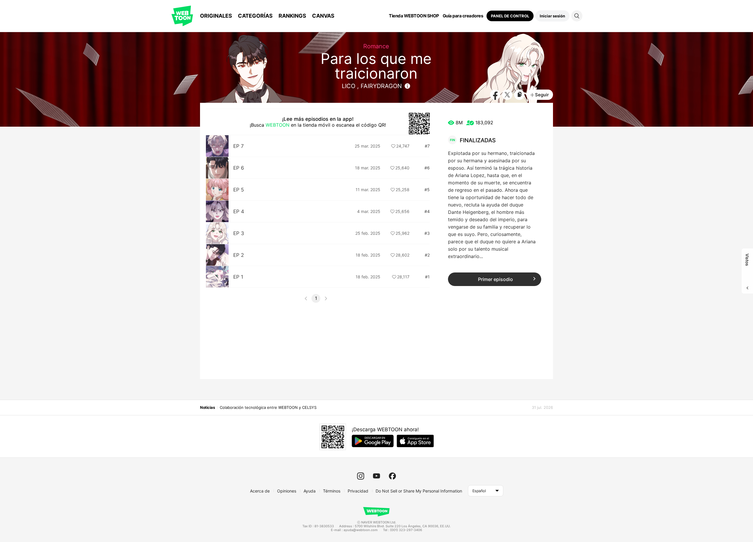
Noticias (207, 407)
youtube (376, 476)
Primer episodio (495, 279)
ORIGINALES (216, 16)
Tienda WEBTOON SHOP (414, 16)
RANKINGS (292, 16)
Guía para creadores (463, 16)
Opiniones (286, 490)
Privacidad (358, 490)
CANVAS (323, 16)
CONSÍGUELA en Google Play (373, 441)
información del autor (407, 86)
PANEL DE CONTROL (510, 16)
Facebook (495, 95)
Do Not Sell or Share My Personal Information (419, 490)
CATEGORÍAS (255, 16)
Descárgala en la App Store (415, 441)
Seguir (542, 95)
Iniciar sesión (552, 16)
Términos (331, 490)
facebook (392, 476)
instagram (360, 476)
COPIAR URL (519, 95)
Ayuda (310, 490)
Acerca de (260, 490)
